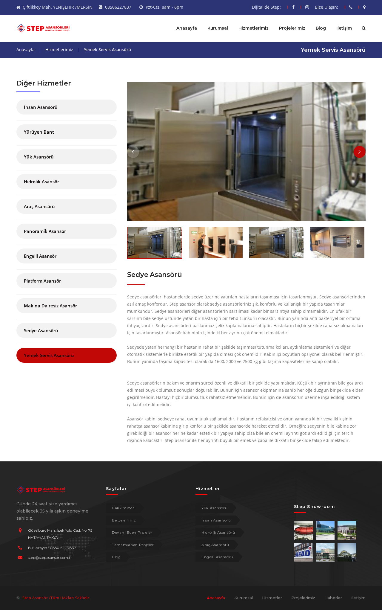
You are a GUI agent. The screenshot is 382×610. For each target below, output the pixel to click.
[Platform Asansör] (66, 286)
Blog (321, 28)
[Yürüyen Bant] (66, 138)
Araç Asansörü (215, 544)
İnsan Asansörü (216, 520)
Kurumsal (217, 28)
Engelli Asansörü (217, 557)
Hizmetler (272, 597)
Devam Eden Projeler (132, 532)
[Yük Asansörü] (66, 162)
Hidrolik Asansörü (218, 532)
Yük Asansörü (214, 508)
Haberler (333, 597)
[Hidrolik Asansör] (66, 187)
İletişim (344, 28)
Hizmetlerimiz (253, 28)
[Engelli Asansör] (66, 262)
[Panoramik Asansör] (66, 237)
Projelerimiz (292, 28)
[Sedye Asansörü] (66, 336)
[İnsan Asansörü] (66, 113)
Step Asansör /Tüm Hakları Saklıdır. (56, 597)
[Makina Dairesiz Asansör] (66, 311)
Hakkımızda (123, 508)
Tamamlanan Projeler (133, 544)
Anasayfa (186, 28)
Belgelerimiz (124, 520)
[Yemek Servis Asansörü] (66, 361)
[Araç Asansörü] (66, 212)
